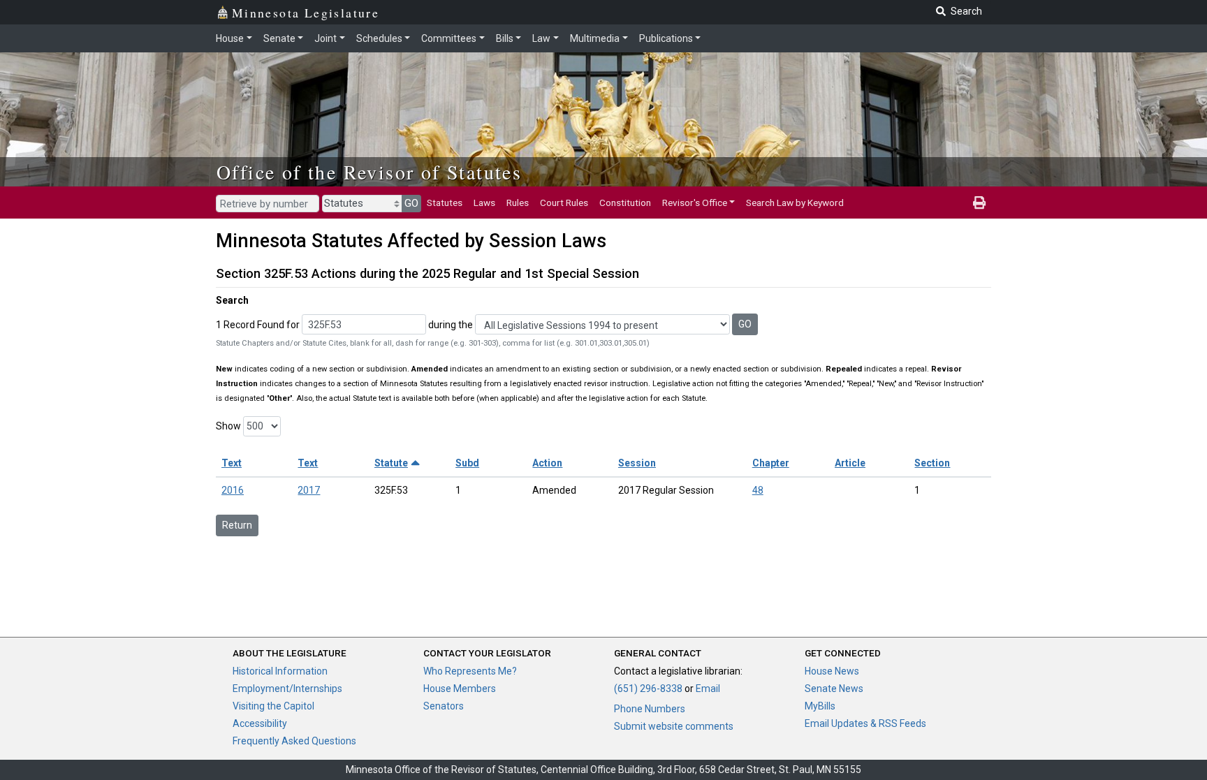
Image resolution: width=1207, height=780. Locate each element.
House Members (459, 688)
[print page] (979, 202)
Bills (504, 38)
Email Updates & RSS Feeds (865, 723)
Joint (325, 38)
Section (932, 463)
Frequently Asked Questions (294, 740)
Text (231, 463)
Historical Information (280, 671)
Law (541, 38)
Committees (448, 38)
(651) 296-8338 (648, 688)
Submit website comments (673, 726)
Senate (279, 38)
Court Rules (564, 202)
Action (547, 463)
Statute (391, 463)
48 (757, 490)
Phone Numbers (649, 708)
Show (228, 426)
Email (708, 688)
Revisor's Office (694, 202)
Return (237, 525)
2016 (232, 490)
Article (850, 463)
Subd (467, 463)
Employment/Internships (287, 688)
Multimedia (595, 38)
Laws (484, 202)
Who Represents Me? (470, 671)
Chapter (770, 463)
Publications (666, 38)
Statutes (444, 202)
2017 (309, 490)
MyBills (820, 706)
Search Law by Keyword (795, 202)
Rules (517, 202)
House (230, 38)
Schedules (379, 38)
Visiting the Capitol (273, 706)
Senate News (834, 688)
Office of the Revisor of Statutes (369, 172)
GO (411, 203)
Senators (443, 706)
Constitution (625, 202)
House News (832, 671)
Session (637, 463)
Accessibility (260, 723)
